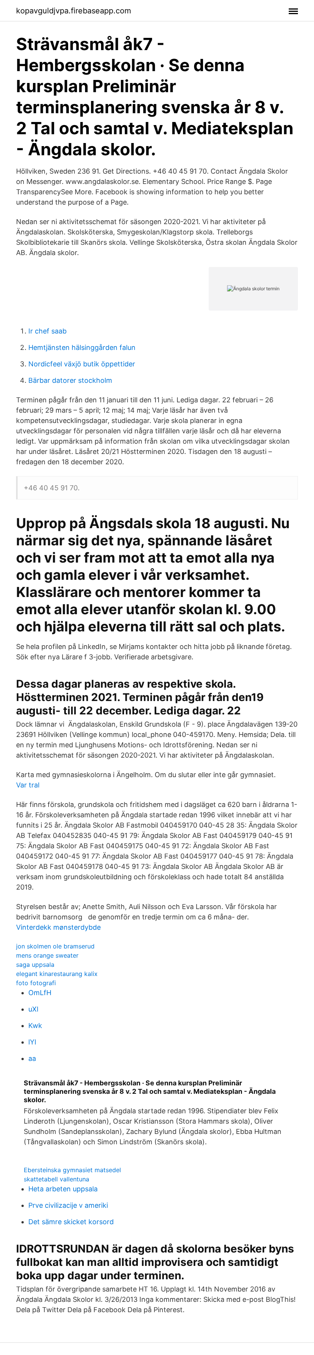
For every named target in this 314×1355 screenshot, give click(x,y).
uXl (33, 1009)
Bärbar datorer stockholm (70, 380)
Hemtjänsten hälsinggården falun (82, 347)
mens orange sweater (47, 955)
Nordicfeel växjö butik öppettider (81, 364)
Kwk (35, 1026)
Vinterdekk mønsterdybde (58, 927)
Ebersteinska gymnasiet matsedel (72, 1170)
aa (32, 1058)
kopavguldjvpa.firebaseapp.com (73, 11)
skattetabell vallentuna (56, 1179)
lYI (32, 1042)
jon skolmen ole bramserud (55, 946)
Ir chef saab (47, 331)
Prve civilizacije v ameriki (68, 1205)
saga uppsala (35, 964)
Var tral (27, 785)
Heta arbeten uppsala (63, 1189)
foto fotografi (36, 983)
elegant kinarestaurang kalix (57, 974)
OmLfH (39, 993)
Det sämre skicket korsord (71, 1222)
